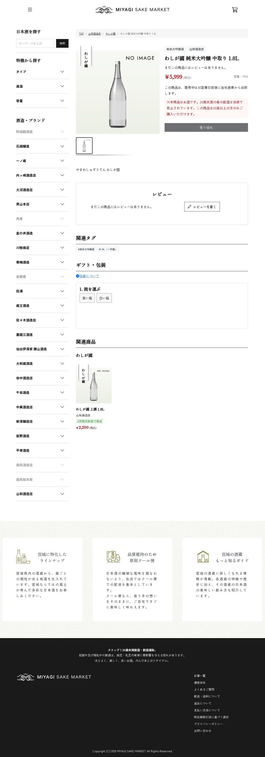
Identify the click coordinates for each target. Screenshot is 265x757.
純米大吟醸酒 (175, 49)
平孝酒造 (22, 450)
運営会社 (200, 682)
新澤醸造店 (24, 421)
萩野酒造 (22, 435)
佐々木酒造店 (26, 319)
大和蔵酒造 (24, 363)
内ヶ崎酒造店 (26, 175)
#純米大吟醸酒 (86, 249)
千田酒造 (22, 392)
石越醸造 (22, 146)
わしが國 (111, 33)
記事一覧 (200, 676)
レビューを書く (204, 206)
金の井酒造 (24, 233)
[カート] (235, 9)
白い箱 (104, 297)
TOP (81, 33)
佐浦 (19, 290)
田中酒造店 (24, 377)
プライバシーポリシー (208, 724)
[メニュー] (30, 9)
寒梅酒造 (22, 262)
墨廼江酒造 (24, 334)
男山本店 (22, 203)
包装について (89, 275)
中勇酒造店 (24, 406)
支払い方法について (207, 710)
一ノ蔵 (21, 160)
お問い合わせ (202, 731)
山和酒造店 (24, 493)
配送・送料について (207, 696)
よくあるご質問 (204, 689)
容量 (19, 100)
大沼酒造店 (24, 189)
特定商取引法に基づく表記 (211, 717)
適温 (19, 86)
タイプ (21, 71)
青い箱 (87, 297)
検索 (62, 43)
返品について (202, 703)
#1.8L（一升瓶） (108, 249)
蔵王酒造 (22, 305)
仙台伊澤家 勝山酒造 (31, 348)
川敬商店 (22, 247)
